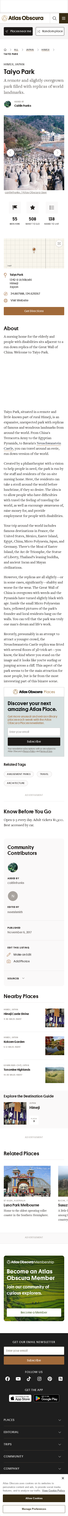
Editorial (11, 1432)
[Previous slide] (10, 152)
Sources (13, 978)
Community (14, 1456)
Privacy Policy (29, 751)
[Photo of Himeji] (15, 1113)
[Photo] (54, 1018)
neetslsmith (15, 912)
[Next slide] (57, 152)
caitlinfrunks (16, 882)
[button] (15, 208)
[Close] (63, 1478)
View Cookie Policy (53, 1490)
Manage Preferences (34, 1509)
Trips (8, 1444)
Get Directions (34, 311)
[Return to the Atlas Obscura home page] (23, 18)
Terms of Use (46, 751)
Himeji (34, 1108)
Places (9, 1419)
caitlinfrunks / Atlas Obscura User (26, 192)
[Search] (54, 18)
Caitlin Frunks (22, 105)
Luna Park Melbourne (21, 1205)
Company (11, 1468)
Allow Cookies (34, 1498)
